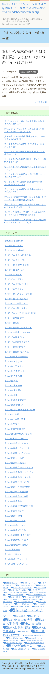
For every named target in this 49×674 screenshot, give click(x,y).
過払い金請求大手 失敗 (15, 530)
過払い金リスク (12, 424)
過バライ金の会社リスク (16, 303)
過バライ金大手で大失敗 (16, 308)
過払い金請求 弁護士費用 (16, 496)
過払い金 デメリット (15, 366)
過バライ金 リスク (14, 245)
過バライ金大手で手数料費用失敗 (20, 313)
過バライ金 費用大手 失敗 (17, 284)
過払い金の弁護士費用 (15, 419)
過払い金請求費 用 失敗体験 (18, 535)
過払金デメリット (13, 554)
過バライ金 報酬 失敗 (14, 250)
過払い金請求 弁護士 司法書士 (19, 477)
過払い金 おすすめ (13, 361)
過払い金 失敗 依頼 (13, 385)
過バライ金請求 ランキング (17, 332)
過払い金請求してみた (15, 525)
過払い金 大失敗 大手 (14, 371)
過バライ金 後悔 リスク (16, 270)
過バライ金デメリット (15, 289)
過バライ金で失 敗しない (16, 299)
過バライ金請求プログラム (17, 342)
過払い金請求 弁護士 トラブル (19, 472)
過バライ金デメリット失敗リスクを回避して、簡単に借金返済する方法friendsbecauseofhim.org (24, 8)
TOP (22, 21)
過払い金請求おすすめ (15, 520)
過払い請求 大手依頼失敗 (16, 356)
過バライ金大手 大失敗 (18, 590)
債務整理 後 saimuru (14, 241)
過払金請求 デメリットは (17, 559)
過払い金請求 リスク (14, 458)
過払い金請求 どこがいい (17, 453)
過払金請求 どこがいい (16, 564)
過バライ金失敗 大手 (14, 318)
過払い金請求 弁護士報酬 (16, 492)
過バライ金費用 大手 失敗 (17, 352)
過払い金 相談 (11, 395)
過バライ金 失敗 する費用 (17, 265)
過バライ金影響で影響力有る (18, 328)
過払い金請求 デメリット (16, 443)
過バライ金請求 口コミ (15, 337)
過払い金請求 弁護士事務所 (17, 487)
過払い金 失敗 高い (13, 390)
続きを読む (42, 102)
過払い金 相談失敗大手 (15, 400)
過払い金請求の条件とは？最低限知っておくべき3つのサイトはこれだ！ (24, 57)
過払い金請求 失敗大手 (15, 463)
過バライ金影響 (12, 323)
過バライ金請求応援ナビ (16, 347)
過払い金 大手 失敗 (13, 376)
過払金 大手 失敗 (12, 549)
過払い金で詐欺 (12, 414)
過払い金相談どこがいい (16, 438)
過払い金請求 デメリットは (18, 448)
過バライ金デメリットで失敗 (18, 294)
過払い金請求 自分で (14, 511)
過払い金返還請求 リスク (16, 540)
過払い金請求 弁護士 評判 (17, 482)
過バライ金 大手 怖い (15, 260)
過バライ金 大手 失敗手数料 (18, 255)
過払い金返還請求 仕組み (16, 545)
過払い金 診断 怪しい (14, 405)
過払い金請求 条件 (28, 72)
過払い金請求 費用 (13, 516)
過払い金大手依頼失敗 (15, 429)
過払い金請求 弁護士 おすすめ (19, 467)
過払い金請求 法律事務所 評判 (19, 506)
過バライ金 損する (13, 274)
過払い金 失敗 (11, 381)
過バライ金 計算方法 (14, 279)
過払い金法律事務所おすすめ (18, 434)
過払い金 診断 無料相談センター (20, 410)
